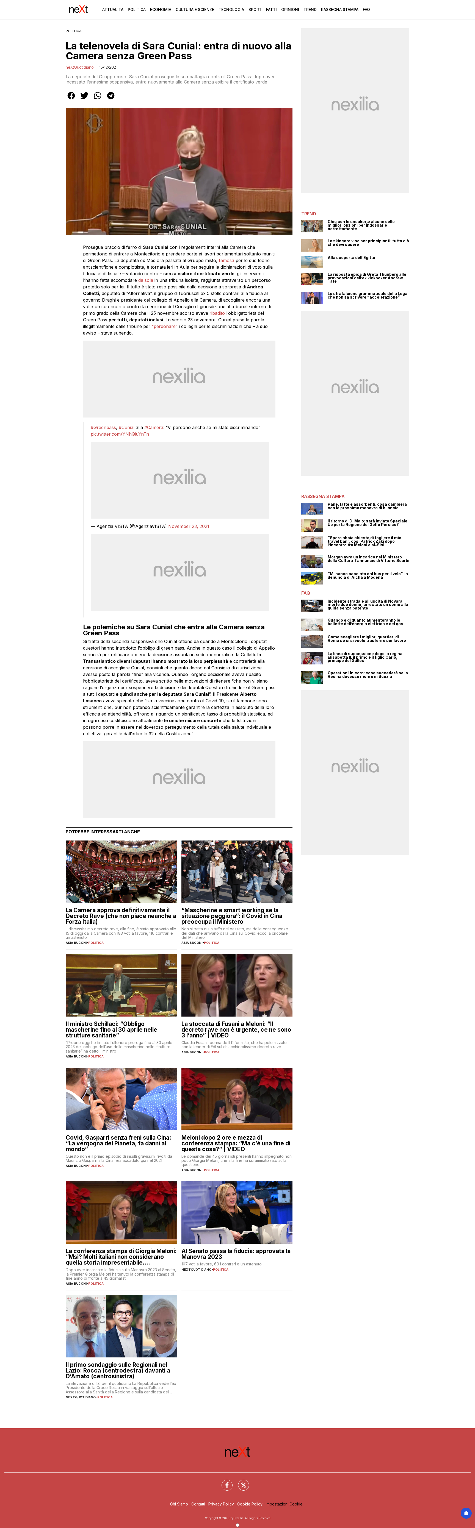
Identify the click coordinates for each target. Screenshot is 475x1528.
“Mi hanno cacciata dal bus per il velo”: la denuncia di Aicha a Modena (368, 575)
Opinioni (290, 9)
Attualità (112, 9)
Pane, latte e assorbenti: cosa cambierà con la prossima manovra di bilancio (367, 506)
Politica (137, 9)
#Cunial (126, 427)
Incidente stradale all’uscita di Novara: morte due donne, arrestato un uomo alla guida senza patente (368, 605)
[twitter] (84, 99)
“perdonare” (165, 326)
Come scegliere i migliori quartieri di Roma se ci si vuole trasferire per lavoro (367, 638)
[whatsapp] (97, 99)
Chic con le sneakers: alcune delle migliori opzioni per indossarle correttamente (361, 225)
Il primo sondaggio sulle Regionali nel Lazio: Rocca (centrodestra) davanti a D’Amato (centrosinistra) (118, 1370)
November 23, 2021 (188, 526)
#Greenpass (103, 427)
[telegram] (110, 99)
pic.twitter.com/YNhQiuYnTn (120, 434)
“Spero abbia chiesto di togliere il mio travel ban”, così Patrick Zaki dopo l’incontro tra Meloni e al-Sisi (364, 541)
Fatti (271, 9)
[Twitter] (240, 1482)
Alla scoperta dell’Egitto (351, 258)
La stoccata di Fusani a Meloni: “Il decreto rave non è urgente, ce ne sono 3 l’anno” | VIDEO (236, 1029)
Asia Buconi (76, 943)
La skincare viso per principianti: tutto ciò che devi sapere (368, 242)
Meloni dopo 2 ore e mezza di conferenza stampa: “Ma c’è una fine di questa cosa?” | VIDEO (235, 1143)
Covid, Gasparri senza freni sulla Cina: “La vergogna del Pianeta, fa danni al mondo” (118, 1143)
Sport (255, 9)
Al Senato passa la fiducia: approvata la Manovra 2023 (236, 1254)
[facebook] (71, 99)
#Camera (153, 427)
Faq (366, 9)
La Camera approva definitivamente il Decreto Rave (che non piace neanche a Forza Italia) (121, 916)
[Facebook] (224, 1482)
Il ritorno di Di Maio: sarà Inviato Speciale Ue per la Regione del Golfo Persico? (367, 522)
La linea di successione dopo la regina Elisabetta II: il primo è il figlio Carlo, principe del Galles (365, 657)
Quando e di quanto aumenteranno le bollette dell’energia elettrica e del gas (365, 622)
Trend (310, 9)
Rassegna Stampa (339, 9)
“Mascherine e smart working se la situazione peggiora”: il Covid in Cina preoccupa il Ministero (231, 916)
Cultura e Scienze (195, 9)
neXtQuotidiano (80, 67)
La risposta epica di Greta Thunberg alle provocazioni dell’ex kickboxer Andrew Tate (367, 278)
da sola (145, 280)
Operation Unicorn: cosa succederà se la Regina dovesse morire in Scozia (368, 674)
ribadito (217, 313)
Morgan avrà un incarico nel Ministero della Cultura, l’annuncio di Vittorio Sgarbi (368, 558)
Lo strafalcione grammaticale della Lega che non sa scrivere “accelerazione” (367, 295)
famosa (226, 260)
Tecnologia (231, 9)
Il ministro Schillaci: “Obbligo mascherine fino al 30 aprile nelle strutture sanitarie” (111, 1029)
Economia (160, 9)
